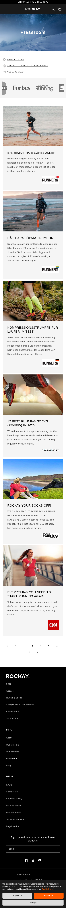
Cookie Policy (47, 889)
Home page (17, 676)
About (9, 737)
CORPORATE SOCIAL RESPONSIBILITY (27, 66)
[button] (4, 9)
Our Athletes (12, 751)
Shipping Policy (14, 798)
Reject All (17, 896)
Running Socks (14, 697)
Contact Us (12, 791)
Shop (9, 684)
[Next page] (37, 652)
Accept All (48, 896)
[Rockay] (33, 9)
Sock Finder (12, 718)
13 (28, 652)
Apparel (10, 691)
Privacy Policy (13, 805)
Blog (8, 765)
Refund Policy (13, 812)
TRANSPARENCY (15, 60)
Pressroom (11, 758)
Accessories (12, 711)
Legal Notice (12, 826)
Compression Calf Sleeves (20, 704)
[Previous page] (7, 645)
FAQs (9, 785)
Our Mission (12, 745)
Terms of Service (15, 819)
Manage (33, 903)
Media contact (16, 72)
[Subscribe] (56, 848)
